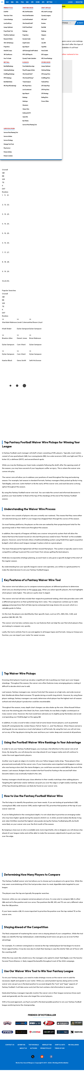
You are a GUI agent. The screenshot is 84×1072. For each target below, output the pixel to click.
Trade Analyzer (27, 82)
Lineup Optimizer (8, 27)
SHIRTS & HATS (60, 1045)
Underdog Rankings (9, 70)
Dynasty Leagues (46, 15)
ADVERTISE (21, 1045)
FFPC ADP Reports (27, 54)
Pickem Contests (8, 156)
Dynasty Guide (26, 39)
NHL (17, 2)
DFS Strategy (44, 93)
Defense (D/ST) (27, 113)
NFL (2, 2)
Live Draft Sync (8, 23)
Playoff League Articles (29, 70)
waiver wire (36, 590)
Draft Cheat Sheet (27, 27)
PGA (22, 2)
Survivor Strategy (8, 140)
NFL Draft (44, 19)
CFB (32, 2)
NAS (27, 2)
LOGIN (70, 2)
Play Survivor (7, 148)
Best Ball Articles (8, 82)
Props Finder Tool (8, 31)
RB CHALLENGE (73, 1045)
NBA (12, 2)
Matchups (25, 101)
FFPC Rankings (7, 78)
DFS (43, 2)
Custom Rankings (8, 19)
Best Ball (43, 27)
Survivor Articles (8, 136)
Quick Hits (25, 117)
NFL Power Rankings (46, 58)
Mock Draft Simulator (28, 15)
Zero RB (43, 43)
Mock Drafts (44, 50)
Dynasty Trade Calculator (29, 58)
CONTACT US (9, 1045)
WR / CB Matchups (8, 43)
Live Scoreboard (27, 89)
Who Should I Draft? (28, 23)
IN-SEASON (26, 62)
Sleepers (43, 35)
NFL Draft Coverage (46, 11)
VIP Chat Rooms (8, 54)
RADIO (81, 23)
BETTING (49, 2)
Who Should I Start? (28, 74)
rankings (5, 605)
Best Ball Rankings (8, 66)
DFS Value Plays (45, 85)
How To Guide (7, 58)
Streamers (25, 105)
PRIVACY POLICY (45, 1048)
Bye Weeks (25, 121)
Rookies (43, 23)
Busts (42, 39)
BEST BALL (6, 62)
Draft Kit (6, 11)
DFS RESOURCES (45, 62)
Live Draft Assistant (28, 19)
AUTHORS (33, 1048)
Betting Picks (44, 97)
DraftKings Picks (45, 78)
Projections (7, 46)
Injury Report (26, 46)
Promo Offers (45, 101)
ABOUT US (23, 1048)
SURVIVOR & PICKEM (9, 128)
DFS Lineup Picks (45, 74)
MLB (7, 2)
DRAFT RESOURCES (28, 8)
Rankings (25, 31)
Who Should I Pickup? (28, 78)
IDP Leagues (44, 54)
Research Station (8, 39)
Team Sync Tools (8, 15)
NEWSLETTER (47, 1045)
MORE (37, 2)
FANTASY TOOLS (62, 23)
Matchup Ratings (45, 70)
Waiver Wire (26, 109)
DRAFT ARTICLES (46, 8)
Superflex (43, 46)
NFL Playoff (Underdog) (10, 85)
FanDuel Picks (45, 82)
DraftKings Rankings (9, 74)
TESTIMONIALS (33, 1045)
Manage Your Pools (9, 144)
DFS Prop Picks (45, 89)
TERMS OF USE (59, 1048)
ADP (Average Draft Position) (30, 50)
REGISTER (79, 2)
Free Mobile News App (28, 66)
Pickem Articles (8, 152)
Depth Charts (26, 43)
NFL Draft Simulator (28, 11)
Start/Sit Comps (8, 50)
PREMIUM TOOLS (8, 8)
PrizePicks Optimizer (9, 35)
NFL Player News (27, 85)
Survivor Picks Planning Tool (30, 124)
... (70, 22)
